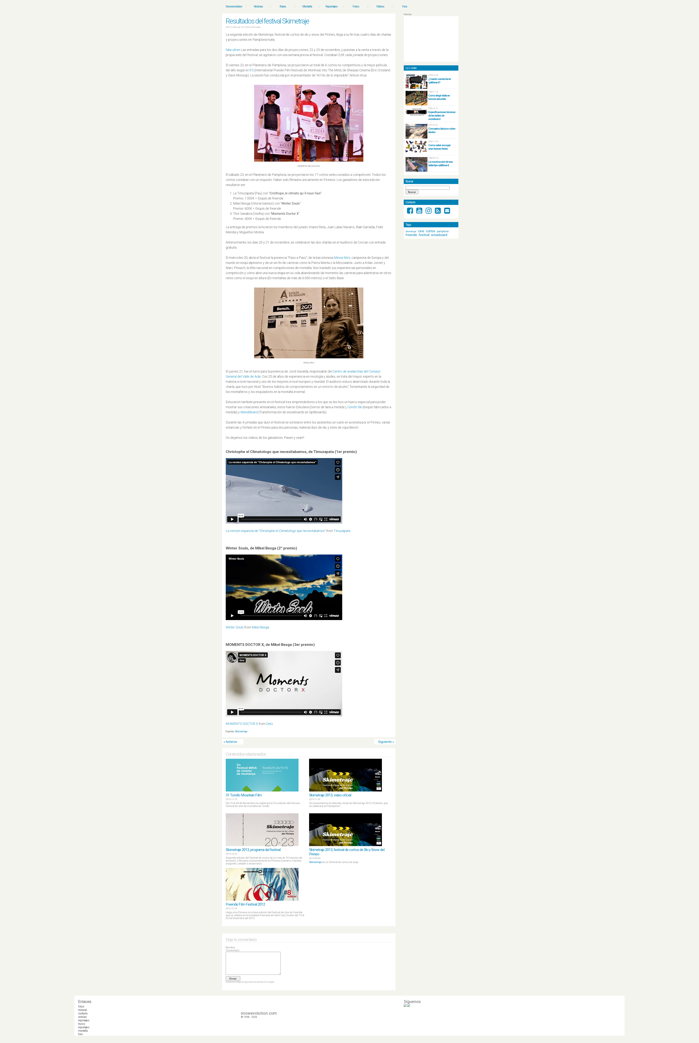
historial (82, 1010)
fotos (81, 1006)
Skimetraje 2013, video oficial (330, 795)
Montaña (307, 6)
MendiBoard (249, 412)
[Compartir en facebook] (390, 732)
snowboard (439, 235)
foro (80, 1034)
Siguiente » (386, 742)
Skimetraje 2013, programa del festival (253, 850)
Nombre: (231, 947)
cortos (430, 231)
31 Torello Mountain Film (244, 795)
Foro (404, 6)
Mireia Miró (342, 258)
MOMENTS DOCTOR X (242, 724)
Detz (269, 724)
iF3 (251, 70)
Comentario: (233, 950)
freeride (411, 235)
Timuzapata (342, 531)
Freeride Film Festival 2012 (245, 904)
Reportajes (331, 6)
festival (424, 235)
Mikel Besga (260, 627)
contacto (83, 1013)
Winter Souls (235, 627)
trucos (81, 1024)
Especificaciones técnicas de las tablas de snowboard (441, 115)
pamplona (443, 231)
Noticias (258, 6)
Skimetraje (241, 731)
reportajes (83, 1020)
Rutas (283, 6)
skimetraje (411, 231)
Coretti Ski (354, 407)
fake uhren (233, 50)
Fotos (356, 6)
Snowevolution (234, 6)
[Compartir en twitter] (386, 732)
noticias (82, 1017)
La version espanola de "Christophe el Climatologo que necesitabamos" (275, 531)
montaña (83, 1030)
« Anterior (230, 742)
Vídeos (380, 6)
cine (421, 231)
